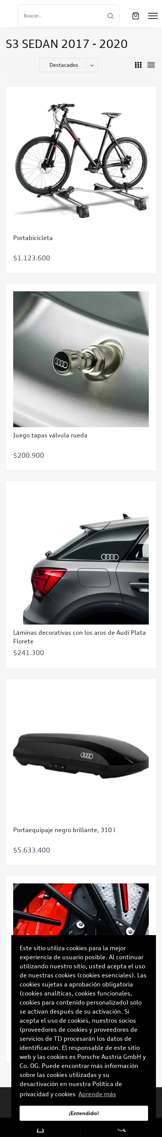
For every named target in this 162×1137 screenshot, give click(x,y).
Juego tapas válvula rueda (50, 435)
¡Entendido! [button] (84, 1113)
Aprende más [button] (97, 1094)
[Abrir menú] (153, 16)
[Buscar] (110, 16)
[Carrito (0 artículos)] (135, 16)
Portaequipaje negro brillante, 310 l (64, 830)
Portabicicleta (33, 238)
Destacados (63, 65)
